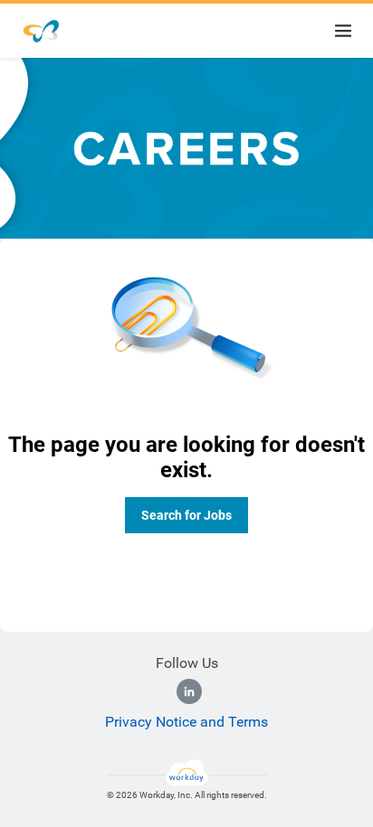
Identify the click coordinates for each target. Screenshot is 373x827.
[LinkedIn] (189, 691)
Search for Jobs (186, 515)
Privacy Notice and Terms (186, 721)
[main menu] (343, 31)
